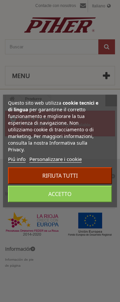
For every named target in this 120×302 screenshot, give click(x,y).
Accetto (60, 194)
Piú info (17, 159)
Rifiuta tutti (60, 175)
